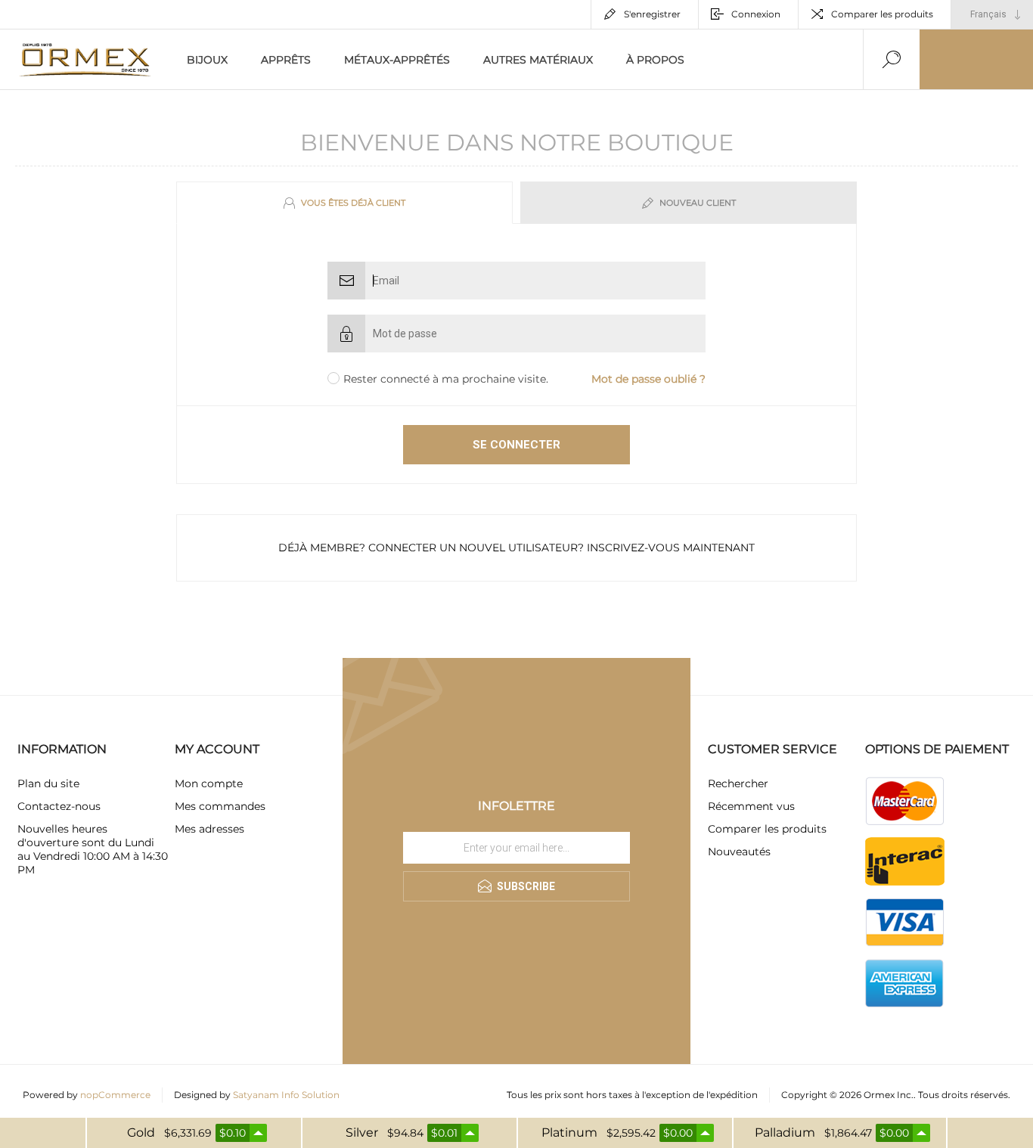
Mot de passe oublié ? (648, 379)
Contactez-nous (59, 806)
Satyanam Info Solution (286, 1094)
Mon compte (209, 783)
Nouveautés (739, 851)
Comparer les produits (882, 14)
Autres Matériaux (538, 60)
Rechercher (738, 783)
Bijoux (207, 60)
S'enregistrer (652, 14)
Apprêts (286, 60)
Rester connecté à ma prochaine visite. (445, 379)
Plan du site (48, 783)
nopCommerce (115, 1094)
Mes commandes (220, 806)
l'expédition (732, 1094)
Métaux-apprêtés (397, 60)
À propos (655, 60)
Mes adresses (209, 829)
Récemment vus (751, 806)
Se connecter (516, 444)
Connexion (755, 14)
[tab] (346, 203)
